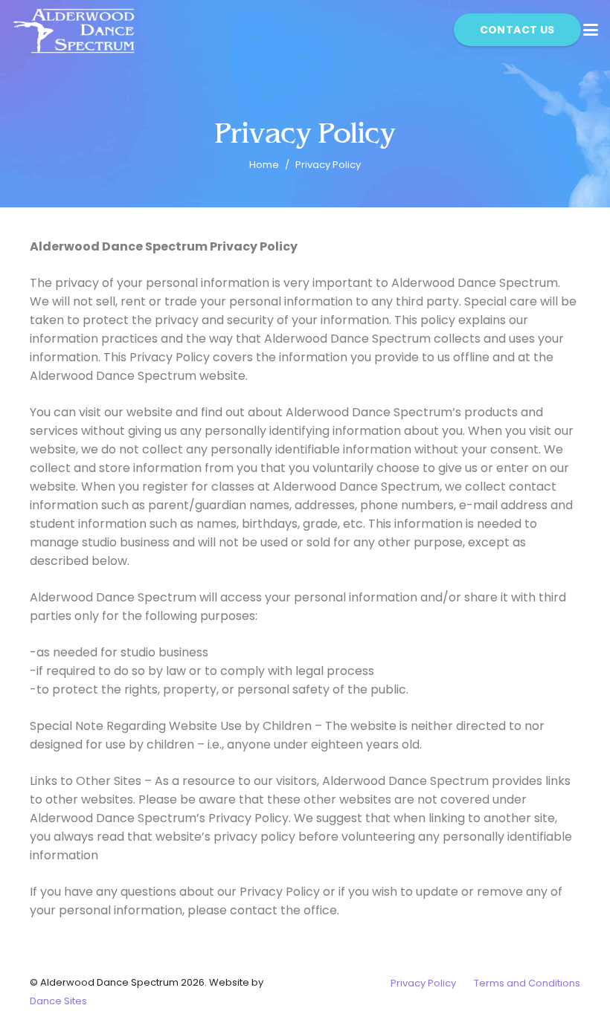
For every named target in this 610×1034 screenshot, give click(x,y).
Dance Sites (58, 1001)
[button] (591, 29)
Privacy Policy (423, 983)
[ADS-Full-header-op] (75, 30)
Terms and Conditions (527, 983)
